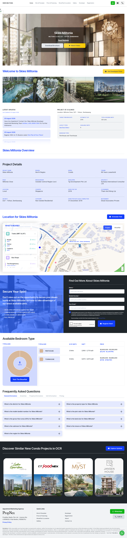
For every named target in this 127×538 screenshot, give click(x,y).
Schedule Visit (117, 217)
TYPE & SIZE (6, 344)
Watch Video (75, 46)
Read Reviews (63, 40)
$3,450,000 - (108, 359)
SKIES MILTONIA (8, 3)
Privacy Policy (102, 318)
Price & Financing (52, 3)
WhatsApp (118, 511)
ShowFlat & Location (65, 3)
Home (31, 3)
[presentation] (5, 91)
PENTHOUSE (49, 351)
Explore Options (116, 448)
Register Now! (107, 324)
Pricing (62, 396)
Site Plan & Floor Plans (35, 135)
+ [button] (122, 267)
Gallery (75, 3)
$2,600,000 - (108, 350)
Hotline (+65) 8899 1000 (30, 123)
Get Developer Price (114, 71)
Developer (82, 3)
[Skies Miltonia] (80, 245)
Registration (90, 3)
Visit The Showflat (20, 379)
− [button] (122, 270)
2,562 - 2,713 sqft (87, 350)
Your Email (72, 304)
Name (71, 287)
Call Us (119, 517)
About (67, 518)
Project (107, 227)
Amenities (23, 396)
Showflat (117, 227)
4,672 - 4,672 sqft (88, 359)
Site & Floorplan (39, 3)
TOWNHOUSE (49, 359)
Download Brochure (52, 46)
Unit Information (51, 396)
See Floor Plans (64, 127)
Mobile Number (74, 296)
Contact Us (68, 521)
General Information (10, 396)
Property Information (36, 396)
